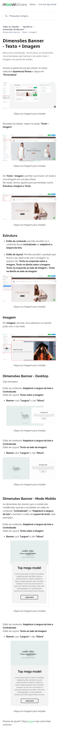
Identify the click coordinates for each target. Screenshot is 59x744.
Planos (33, 4)
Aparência (27, 26)
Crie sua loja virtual (47, 4)
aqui (30, 721)
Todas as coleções (11, 26)
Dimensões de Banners (13, 29)
